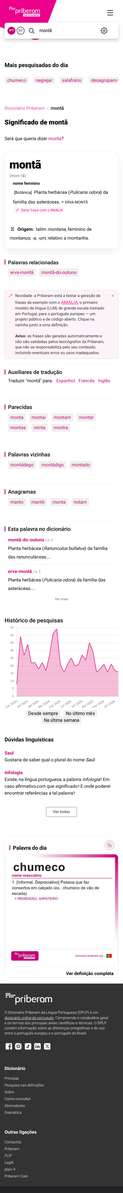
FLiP (8, 1156)
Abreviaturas (15, 1106)
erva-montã (21, 272)
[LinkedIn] (37, 1049)
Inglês (104, 380)
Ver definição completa (90, 973)
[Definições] (104, 30)
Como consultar (18, 1099)
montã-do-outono (59, 272)
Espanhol (65, 380)
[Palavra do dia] (109, 845)
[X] (47, 1049)
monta (54, 138)
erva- (20, 571)
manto (16, 502)
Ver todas (61, 812)
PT (11, 30)
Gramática (13, 1113)
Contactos (13, 1142)
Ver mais (61, 599)
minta (39, 427)
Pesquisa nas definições (24, 1085)
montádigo (53, 464)
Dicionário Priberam (25, 108)
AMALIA (69, 302)
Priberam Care (16, 1176)
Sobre (9, 1092)
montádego (22, 464)
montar (86, 417)
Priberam (12, 1149)
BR (21, 30)
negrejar (44, 80)
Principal (12, 1078)
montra (60, 427)
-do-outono (26, 540)
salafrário (71, 80)
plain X (10, 1169)
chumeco (16, 80)
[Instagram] (18, 1049)
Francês (86, 380)
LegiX (9, 1163)
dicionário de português (29, 1018)
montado (81, 464)
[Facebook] (9, 1049)
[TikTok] (28, 1049)
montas (18, 427)
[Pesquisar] (31, 30)
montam (62, 417)
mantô (38, 502)
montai (38, 417)
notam (80, 502)
